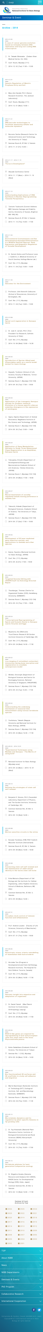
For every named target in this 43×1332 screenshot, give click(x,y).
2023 (10, 1213)
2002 (10, 1243)
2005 (10, 1239)
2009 (35, 1230)
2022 (22, 1213)
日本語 (11, 3)
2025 (22, 1209)
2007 (22, 1235)
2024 (35, 1209)
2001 (22, 1243)
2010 (22, 1230)
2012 (35, 1226)
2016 (22, 1222)
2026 (10, 1209)
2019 (22, 1218)
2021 (35, 1213)
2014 (10, 1226)
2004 (22, 1239)
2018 (35, 1218)
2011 (10, 1230)
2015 (35, 1222)
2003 (35, 1239)
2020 (10, 1218)
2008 (10, 1235)
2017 (10, 1222)
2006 (35, 1235)
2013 (22, 1226)
